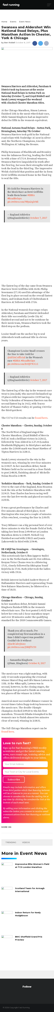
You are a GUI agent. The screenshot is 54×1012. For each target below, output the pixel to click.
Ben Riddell (9, 42)
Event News (24, 22)
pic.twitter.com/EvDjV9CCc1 (22, 364)
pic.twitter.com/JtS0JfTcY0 (21, 647)
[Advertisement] (27, 253)
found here (41, 417)
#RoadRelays (14, 198)
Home (4, 22)
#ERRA (31, 195)
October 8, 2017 (37, 663)
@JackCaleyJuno (16, 643)
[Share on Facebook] (34, 43)
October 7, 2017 (38, 218)
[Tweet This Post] (40, 43)
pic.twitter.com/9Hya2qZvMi (22, 201)
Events (13, 22)
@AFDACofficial (16, 357)
